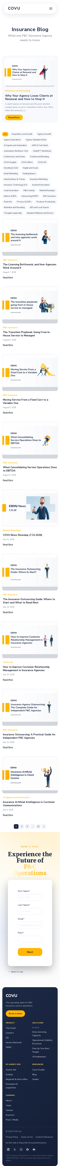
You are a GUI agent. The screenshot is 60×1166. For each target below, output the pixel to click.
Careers (9, 1110)
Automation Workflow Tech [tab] (16, 151)
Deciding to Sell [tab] (11, 168)
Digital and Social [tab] (30, 168)
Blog (34, 1074)
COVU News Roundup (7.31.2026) (22, 535)
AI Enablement (39, 1056)
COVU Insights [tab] (10, 162)
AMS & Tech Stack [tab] (40, 145)
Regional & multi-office (17, 1079)
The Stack (11, 1028)
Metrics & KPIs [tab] (10, 196)
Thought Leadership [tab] (13, 213)
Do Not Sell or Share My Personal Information (26, 1143)
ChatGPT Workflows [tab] (42, 151)
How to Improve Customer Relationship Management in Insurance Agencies (26, 668)
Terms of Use (27, 1137)
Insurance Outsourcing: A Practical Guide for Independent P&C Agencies (29, 736)
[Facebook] (27, 1149)
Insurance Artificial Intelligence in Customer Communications (29, 803)
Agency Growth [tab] (44, 134)
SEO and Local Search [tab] (39, 207)
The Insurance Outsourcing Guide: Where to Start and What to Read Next (29, 601)
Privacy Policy (12, 1137)
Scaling (9, 1074)
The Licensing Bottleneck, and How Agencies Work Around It (29, 266)
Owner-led (11, 1069)
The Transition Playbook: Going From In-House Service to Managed (27, 334)
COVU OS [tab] (42, 162)
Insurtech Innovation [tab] (40, 185)
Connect (10, 1032)
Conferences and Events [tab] (14, 156)
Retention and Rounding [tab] (14, 207)
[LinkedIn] (8, 1149)
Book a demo (15, 1013)
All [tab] (5, 134)
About (9, 1100)
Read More (14, 117)
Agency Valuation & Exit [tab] (36, 139)
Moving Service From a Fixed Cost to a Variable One (25, 401)
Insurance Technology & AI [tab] (15, 185)
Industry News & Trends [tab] (14, 179)
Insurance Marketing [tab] (38, 179)
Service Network (14, 1042)
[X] (14, 1149)
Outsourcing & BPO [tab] (29, 196)
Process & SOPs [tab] (24, 202)
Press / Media (12, 1119)
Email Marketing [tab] (11, 173)
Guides (35, 1079)
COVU (14, 8)
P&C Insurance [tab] (49, 196)
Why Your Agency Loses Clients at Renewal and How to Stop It (29, 97)
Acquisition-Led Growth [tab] (22, 134)
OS (7, 1037)
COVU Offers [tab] (27, 162)
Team (8, 1105)
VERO (8, 1047)
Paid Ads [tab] (8, 202)
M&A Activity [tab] (29, 190)
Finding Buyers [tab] (29, 173)
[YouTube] (33, 1149)
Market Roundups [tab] (47, 190)
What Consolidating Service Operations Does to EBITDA (30, 469)
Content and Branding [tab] (39, 156)
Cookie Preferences (44, 1137)
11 (38, 826)
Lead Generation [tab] (11, 190)
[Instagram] (21, 1149)
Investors (10, 1115)
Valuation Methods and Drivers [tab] (40, 213)
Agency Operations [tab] (12, 139)
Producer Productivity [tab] (45, 202)
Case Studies (38, 1069)
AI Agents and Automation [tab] (15, 145)
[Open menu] (50, 8)
